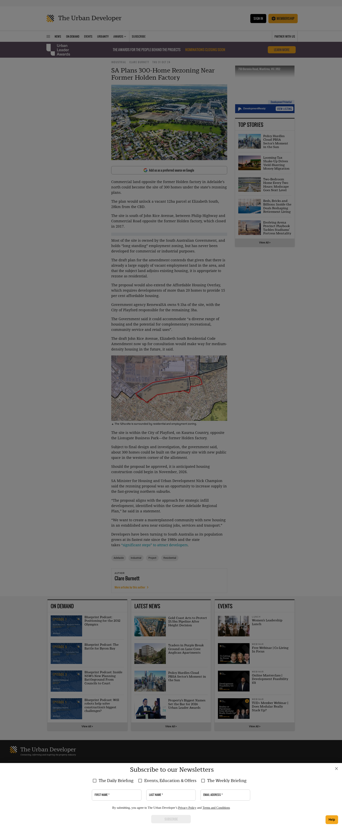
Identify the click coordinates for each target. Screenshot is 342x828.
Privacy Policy (187, 807)
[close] (336, 769)
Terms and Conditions (216, 807)
